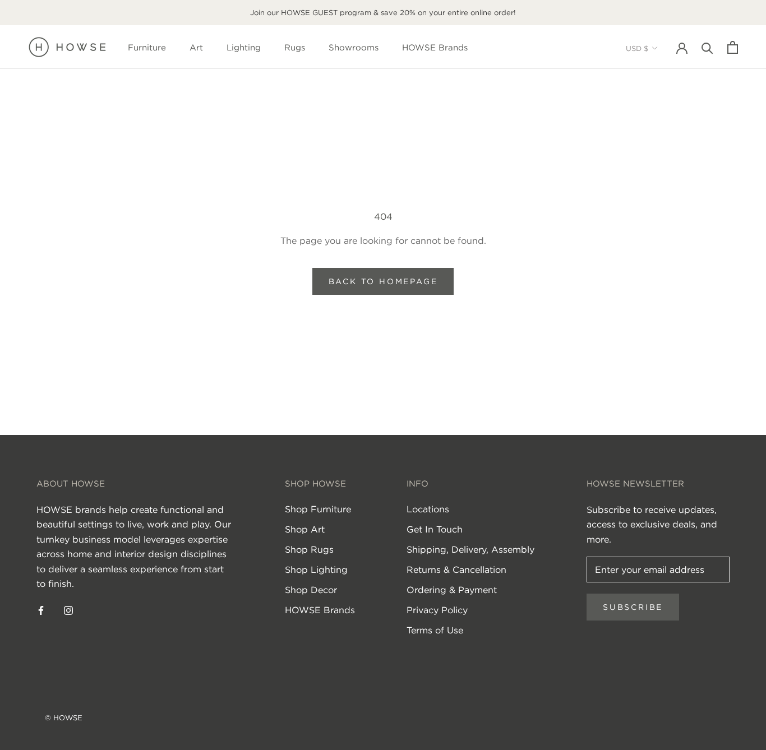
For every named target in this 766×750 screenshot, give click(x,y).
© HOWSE (63, 718)
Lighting (244, 47)
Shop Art (305, 529)
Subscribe (633, 607)
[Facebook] (40, 609)
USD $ (637, 48)
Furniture (147, 47)
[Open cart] (732, 47)
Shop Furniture (318, 509)
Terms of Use (435, 630)
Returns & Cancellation (456, 569)
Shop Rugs (309, 549)
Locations (428, 509)
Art (196, 47)
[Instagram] (68, 609)
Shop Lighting (316, 569)
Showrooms (354, 47)
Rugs (294, 47)
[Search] (707, 47)
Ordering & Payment (452, 589)
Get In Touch (435, 529)
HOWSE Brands (435, 47)
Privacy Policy (437, 609)
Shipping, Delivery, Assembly (470, 549)
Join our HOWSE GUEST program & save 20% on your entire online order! (383, 12)
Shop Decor (311, 589)
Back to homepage (383, 281)
